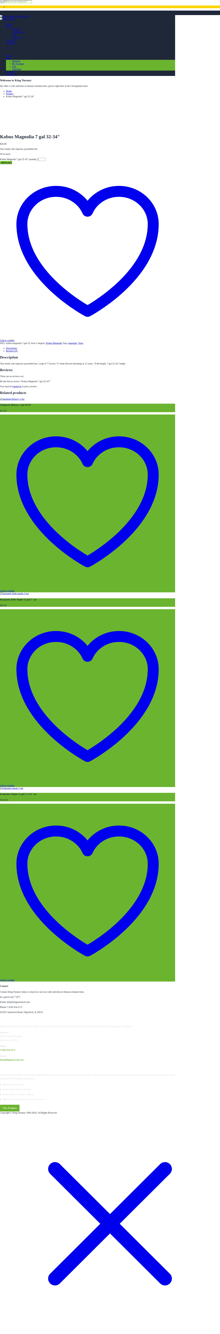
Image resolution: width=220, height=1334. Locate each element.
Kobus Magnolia (54, 343)
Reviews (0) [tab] (12, 351)
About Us (10, 40)
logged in (16, 386)
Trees (80, 343)
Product (9, 93)
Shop (8, 27)
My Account (18, 32)
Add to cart (6, 162)
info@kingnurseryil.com (12, 1060)
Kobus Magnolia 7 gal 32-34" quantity (18, 159)
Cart (14, 35)
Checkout (16, 37)
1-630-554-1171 (7, 1050)
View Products (10, 1108)
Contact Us (11, 43)
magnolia (72, 343)
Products (16, 29)
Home (9, 24)
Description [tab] (11, 348)
